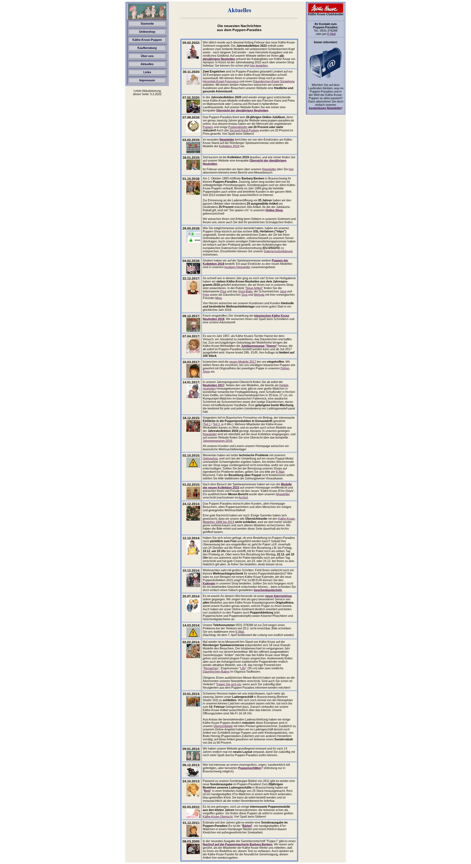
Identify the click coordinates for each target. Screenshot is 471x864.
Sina (244, 294)
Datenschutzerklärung (278, 251)
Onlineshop (210, 458)
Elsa (223, 291)
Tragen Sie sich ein (228, 684)
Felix (206, 294)
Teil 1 (207, 424)
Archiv (243, 497)
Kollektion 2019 (229, 146)
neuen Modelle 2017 (242, 361)
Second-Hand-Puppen (244, 130)
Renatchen (211, 668)
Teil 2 (216, 424)
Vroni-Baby (245, 291)
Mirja (218, 298)
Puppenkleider (237, 127)
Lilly (243, 668)
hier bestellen (259, 65)
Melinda (259, 294)
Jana (283, 291)
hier (291, 169)
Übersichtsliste (223, 726)
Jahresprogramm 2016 (217, 440)
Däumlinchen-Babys (216, 671)
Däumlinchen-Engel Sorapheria (274, 81)
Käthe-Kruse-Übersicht (218, 816)
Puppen (208, 127)
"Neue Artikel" (254, 288)
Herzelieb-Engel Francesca (221, 81)
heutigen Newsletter (237, 267)
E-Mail (280, 471)
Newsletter (269, 169)
